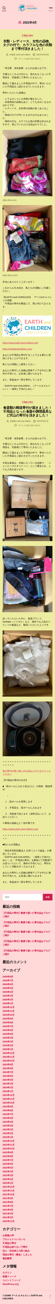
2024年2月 (8, 1087)
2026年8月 (8, 976)
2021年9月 (8, 1198)
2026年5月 (8, 988)
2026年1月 (8, 1003)
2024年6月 (8, 1076)
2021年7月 (8, 1206)
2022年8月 (8, 1156)
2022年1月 (8, 1183)
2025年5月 (8, 1034)
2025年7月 (8, 1026)
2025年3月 (8, 1041)
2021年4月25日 (42, 55)
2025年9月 (8, 1018)
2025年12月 (9, 1007)
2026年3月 (8, 995)
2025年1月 (8, 1049)
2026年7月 (8, 980)
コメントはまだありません (29, 59)
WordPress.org (11, 1284)
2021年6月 (8, 1209)
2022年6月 (8, 1164)
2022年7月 (8, 1160)
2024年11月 (9, 1057)
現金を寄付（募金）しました (17, 1254)
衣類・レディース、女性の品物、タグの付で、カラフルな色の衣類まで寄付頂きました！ (27, 45)
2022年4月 (8, 1171)
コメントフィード (12, 1280)
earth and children (23, 55)
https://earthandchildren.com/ (17, 349)
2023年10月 (9, 1102)
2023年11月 (9, 1099)
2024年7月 (8, 1072)
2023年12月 (9, 1095)
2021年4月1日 (42, 421)
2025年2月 (8, 1045)
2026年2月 (8, 999)
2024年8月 (8, 1068)
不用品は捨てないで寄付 (15, 1247)
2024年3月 (8, 1083)
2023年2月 (8, 1133)
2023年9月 (8, 1106)
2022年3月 (8, 1175)
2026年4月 (8, 992)
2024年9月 (8, 1064)
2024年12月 (9, 1053)
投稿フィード (9, 1276)
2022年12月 (9, 1141)
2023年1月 (8, 1137)
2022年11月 (9, 1144)
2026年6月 (8, 984)
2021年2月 (8, 1217)
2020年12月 (9, 1221)
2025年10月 (9, 1015)
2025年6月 (8, 1030)
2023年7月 (8, 1114)
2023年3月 (8, 1129)
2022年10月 (9, 1148)
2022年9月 (8, 1152)
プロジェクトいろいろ (14, 1239)
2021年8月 (8, 1202)
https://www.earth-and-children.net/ (20, 343)
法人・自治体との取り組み (16, 1250)
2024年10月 (9, 1060)
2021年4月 (8, 1213)
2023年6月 (8, 1118)
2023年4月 (8, 1125)
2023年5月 (8, 1122)
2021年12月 (9, 1187)
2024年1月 (8, 1091)
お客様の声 (8, 1235)
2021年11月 (9, 1190)
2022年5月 (8, 1167)
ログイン (7, 1272)
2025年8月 (8, 1022)
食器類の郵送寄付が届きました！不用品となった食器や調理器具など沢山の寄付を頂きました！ (27, 411)
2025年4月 (8, 1037)
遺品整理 (7, 1258)
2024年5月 (8, 1080)
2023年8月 (8, 1110)
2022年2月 (8, 1179)
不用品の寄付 (27, 35)
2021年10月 (9, 1194)
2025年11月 (9, 1011)
